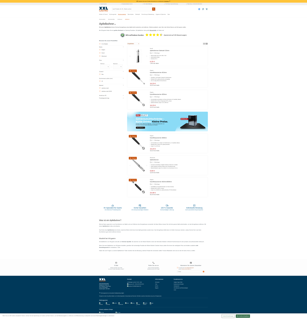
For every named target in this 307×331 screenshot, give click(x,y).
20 (102, 81)
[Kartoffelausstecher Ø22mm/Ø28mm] (138, 187)
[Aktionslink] (167, 121)
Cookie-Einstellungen (228, 316)
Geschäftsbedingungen (189, 267)
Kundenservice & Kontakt (179, 284)
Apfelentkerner (154, 160)
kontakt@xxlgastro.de (137, 286)
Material (101, 85)
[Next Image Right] (147, 56)
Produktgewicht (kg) (104, 98)
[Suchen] (153, 9)
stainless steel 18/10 (107, 91)
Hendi (103, 53)
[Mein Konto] (199, 9)
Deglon (103, 49)
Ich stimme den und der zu (186, 268)
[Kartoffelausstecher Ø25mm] (138, 100)
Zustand (101, 71)
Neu (103, 74)
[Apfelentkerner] (138, 165)
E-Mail (116, 265)
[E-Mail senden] (203, 271)
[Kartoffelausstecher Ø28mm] (138, 143)
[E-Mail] (116, 263)
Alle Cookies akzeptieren (243, 316)
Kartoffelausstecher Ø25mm (158, 94)
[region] (153, 322)
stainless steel (105, 88)
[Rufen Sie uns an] (153, 263)
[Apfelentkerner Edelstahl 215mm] (138, 56)
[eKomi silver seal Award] (122, 35)
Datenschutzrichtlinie (186, 269)
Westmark (104, 56)
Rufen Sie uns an (153, 265)
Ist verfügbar (105, 44)
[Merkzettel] (203, 9)
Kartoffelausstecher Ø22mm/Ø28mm (161, 181)
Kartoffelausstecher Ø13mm (158, 72)
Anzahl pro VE (102, 95)
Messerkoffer (153, 30)
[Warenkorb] (206, 9)
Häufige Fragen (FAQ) (178, 282)
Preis (100, 60)
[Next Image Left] (130, 56)
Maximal (117, 65)
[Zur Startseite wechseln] (103, 9)
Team (156, 284)
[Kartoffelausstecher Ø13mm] (138, 78)
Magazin (156, 287)
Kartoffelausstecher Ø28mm (158, 138)
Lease (175, 289)
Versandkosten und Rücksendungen (181, 287)
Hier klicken (166, 1)
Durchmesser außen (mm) (106, 78)
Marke (100, 47)
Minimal (104, 65)
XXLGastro (157, 282)
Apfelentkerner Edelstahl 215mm (159, 50)
